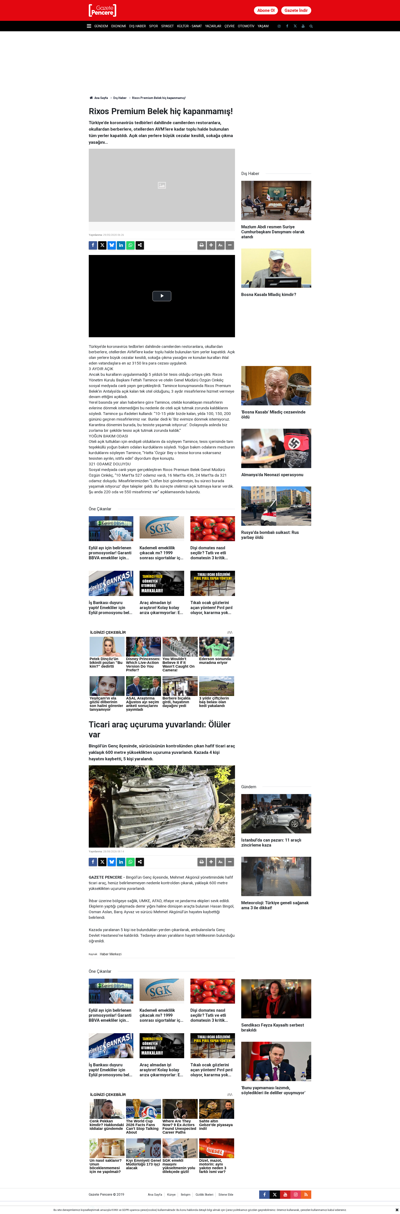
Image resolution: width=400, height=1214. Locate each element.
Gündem (101, 26)
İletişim (185, 1195)
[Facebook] (93, 245)
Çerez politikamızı (236, 1210)
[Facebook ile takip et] (287, 26)
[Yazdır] (202, 245)
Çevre (230, 26)
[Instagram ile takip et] (295, 1194)
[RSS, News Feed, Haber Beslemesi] (306, 1194)
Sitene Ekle (226, 1195)
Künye (171, 1195)
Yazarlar (213, 26)
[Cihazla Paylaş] (140, 245)
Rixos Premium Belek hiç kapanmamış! (159, 98)
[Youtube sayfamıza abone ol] (303, 26)
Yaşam (263, 26)
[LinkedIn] (121, 245)
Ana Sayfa (101, 98)
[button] (211, 245)
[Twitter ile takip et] (295, 26)
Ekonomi (118, 26)
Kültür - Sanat (189, 26)
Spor (153, 26)
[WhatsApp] (130, 245)
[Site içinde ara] (311, 26)
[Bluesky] (112, 245)
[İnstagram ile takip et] (279, 26)
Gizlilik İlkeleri (204, 1195)
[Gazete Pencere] (102, 10)
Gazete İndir (296, 10)
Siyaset (167, 26)
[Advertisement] (276, 132)
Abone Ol (266, 10)
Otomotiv (246, 26)
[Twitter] (102, 245)
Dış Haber (137, 26)
